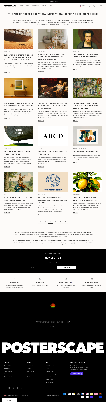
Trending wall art (8, 371)
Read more (7, 72)
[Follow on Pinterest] (18, 388)
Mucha (28, 376)
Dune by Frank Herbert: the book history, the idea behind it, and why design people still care (18, 57)
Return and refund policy (52, 374)
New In (44, 5)
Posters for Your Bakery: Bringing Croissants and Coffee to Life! (52, 200)
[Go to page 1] (40, 222)
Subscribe (67, 267)
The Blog (29, 368)
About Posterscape (51, 366)
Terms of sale (49, 379)
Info (51, 5)
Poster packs (7, 374)
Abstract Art (77, 148)
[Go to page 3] (65, 222)
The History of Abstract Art (85, 152)
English (24, 395)
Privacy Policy (49, 382)
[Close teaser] (17, 397)
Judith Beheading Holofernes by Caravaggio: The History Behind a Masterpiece (52, 106)
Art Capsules (30, 366)
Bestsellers (35, 5)
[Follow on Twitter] (9, 388)
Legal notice (49, 376)
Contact (48, 368)
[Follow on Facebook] (5, 388)
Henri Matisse (30, 371)
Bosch (28, 374)
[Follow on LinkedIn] (26, 388)
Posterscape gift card (9, 376)
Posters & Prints (24, 5)
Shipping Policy (50, 371)
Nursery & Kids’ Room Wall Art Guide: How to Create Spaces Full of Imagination (51, 57)
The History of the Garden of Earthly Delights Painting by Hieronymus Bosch (85, 106)
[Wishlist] (90, 6)
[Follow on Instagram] (13, 388)
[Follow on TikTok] (22, 388)
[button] (9, 400)
